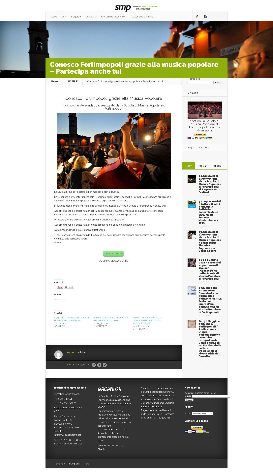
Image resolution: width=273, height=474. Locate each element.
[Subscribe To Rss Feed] (205, 16)
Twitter (105, 365)
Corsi (64, 16)
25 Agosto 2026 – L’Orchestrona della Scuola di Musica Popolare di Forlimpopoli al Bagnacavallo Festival (209, 184)
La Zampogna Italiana (142, 16)
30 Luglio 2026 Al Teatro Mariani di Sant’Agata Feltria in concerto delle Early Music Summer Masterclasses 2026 (209, 212)
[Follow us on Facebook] (197, 16)
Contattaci (91, 16)
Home (54, 81)
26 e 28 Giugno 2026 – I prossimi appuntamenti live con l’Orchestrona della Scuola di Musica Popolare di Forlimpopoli (209, 269)
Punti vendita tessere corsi (113, 16)
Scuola (54, 16)
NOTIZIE (73, 81)
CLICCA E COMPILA (113, 254)
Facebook (99, 365)
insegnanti (76, 16)
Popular (202, 166)
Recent (188, 166)
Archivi (188, 413)
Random (217, 166)
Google (94, 365)
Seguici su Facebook (198, 147)
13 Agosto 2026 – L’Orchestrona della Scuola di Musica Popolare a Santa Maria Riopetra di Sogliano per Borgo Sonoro (209, 241)
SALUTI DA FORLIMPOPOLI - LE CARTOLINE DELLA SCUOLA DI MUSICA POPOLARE (147, 321)
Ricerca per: (194, 79)
